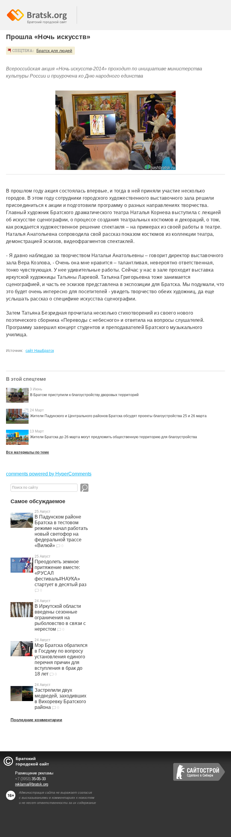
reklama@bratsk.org (31, 784)
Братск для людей (54, 50)
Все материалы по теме (27, 452)
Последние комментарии (36, 719)
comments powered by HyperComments (48, 473)
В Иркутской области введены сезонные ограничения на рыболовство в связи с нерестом (60, 618)
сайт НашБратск (40, 351)
